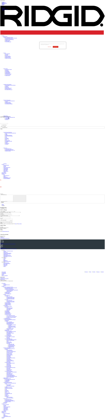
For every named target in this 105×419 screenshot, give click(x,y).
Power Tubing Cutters (10, 373)
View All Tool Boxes (9, 397)
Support (3, 164)
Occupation (1, 215)
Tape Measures (7, 143)
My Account (3, 283)
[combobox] (4, 123)
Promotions (5, 163)
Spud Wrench (8, 356)
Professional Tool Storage (8, 135)
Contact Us (5, 265)
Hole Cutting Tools (9, 332)
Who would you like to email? (4, 212)
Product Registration (6, 165)
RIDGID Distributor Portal (7, 177)
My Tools (3, 8)
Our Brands (3, 4)
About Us (5, 258)
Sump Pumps (8, 385)
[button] (52, 0)
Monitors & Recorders (10, 290)
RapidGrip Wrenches (10, 352)
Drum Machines (7, 311)
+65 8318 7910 (2, 237)
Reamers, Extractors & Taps (10, 340)
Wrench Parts (8, 361)
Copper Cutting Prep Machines (11, 375)
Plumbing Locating (7, 292)
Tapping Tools (9, 334)
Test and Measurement (8, 293)
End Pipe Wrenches (9, 353)
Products (3, 286)
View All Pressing (7, 295)
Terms (16, 223)
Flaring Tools (8, 364)
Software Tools (6, 254)
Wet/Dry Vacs (5, 398)
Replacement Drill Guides (8, 141)
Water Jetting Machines (8, 313)
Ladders (6, 134)
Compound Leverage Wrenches (11, 357)
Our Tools (3, 250)
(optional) (4, 215)
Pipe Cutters (8, 343)
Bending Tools (9, 363)
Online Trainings (6, 169)
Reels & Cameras (9, 291)
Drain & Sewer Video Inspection (9, 289)
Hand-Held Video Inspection (9, 288)
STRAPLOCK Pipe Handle (9, 388)
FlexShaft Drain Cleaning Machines (12, 316)
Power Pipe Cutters (9, 342)
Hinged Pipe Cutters (11, 346)
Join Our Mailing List (6, 175)
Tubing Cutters (9, 372)
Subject (1, 216)
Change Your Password (5, 9)
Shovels (6, 142)
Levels (6, 137)
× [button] (0, 281)
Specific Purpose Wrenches (10, 360)
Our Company (4, 257)
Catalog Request (6, 408)
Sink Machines (7, 310)
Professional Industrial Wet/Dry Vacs (10, 150)
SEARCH (2, 202)
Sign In (4, 266)
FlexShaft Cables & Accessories (11, 317)
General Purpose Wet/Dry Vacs (9, 149)
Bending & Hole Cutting (8, 330)
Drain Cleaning (6, 252)
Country (1, 211)
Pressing (5, 251)
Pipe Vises (8, 337)
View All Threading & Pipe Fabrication (10, 319)
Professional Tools (4, 3)
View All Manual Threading (12, 324)
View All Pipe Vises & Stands (11, 336)
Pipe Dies (10, 327)
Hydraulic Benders (9, 335)
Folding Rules (7, 391)
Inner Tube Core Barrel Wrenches (11, 351)
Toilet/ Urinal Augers (9, 308)
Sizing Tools (6, 381)
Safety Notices (5, 170)
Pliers (6, 139)
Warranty (5, 166)
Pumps (6, 133)
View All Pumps (9, 384)
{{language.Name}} (4, 127)
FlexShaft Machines (8, 314)
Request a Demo (4, 173)
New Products (5, 402)
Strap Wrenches (9, 359)
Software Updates (6, 409)
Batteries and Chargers (8, 304)
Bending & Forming (7, 362)
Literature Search (6, 407)
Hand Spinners (9, 309)
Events (4, 176)
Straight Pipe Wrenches (10, 350)
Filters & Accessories (8, 401)
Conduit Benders (7, 380)
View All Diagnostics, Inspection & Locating (11, 287)
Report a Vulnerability (5, 275)
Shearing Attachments (8, 303)
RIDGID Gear (5, 260)
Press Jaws (6, 299)
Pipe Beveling (7, 320)
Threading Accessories (10, 329)
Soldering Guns (9, 370)
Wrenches (6, 349)
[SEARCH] (19, 198)
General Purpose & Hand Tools (8, 132)
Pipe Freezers (8, 368)
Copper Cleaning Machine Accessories (12, 376)
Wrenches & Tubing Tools (7, 347)
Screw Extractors (7, 140)
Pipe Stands (8, 338)
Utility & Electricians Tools (7, 255)
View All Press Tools (9, 296)
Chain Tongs (8, 358)
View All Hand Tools (9, 307)
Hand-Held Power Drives (10, 323)
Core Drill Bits (9, 333)
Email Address (2, 214)
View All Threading (9, 321)
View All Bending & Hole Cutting (11, 331)
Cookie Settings (4, 273)
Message (1, 218)
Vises (6, 136)
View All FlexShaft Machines (11, 315)
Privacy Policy (20, 223)
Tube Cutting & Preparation (8, 371)
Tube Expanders (9, 365)
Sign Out (5, 285)
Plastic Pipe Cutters (9, 374)
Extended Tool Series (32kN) (10, 297)
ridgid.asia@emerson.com (5, 231)
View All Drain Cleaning (8, 306)
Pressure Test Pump (9, 369)
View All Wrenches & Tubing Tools (10, 348)
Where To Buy (4, 172)
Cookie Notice (4, 272)
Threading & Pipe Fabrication (7, 253)
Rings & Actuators (7, 302)
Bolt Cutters (6, 138)
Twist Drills (6, 394)
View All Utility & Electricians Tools (10, 379)
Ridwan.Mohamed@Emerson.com (4, 238)
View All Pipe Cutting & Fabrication (11, 339)
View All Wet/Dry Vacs (8, 148)
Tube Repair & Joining (8, 366)
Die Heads (10, 325)
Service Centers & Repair (7, 167)
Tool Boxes (6, 144)
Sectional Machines (7, 312)
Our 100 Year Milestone (7, 178)
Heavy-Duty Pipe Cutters (12, 345)
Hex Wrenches (9, 355)
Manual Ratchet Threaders (12, 326)
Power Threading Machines (10, 322)
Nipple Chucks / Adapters (10, 328)
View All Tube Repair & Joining (11, 367)
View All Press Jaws (9, 300)
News (4, 174)
